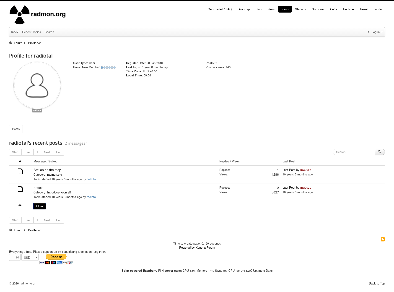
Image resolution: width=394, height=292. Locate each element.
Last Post (289, 169)
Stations (300, 9)
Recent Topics (31, 32)
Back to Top (377, 283)
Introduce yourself (59, 192)
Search (49, 32)
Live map (244, 9)
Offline (37, 110)
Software (318, 9)
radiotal (91, 179)
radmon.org (54, 174)
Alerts (333, 9)
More (39, 206)
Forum (285, 9)
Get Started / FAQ (220, 9)
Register (348, 9)
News (271, 9)
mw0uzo (305, 169)
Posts (16, 129)
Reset (364, 9)
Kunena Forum (205, 247)
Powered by (187, 247)
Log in (378, 9)
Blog (259, 9)
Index (14, 32)
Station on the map (47, 169)
